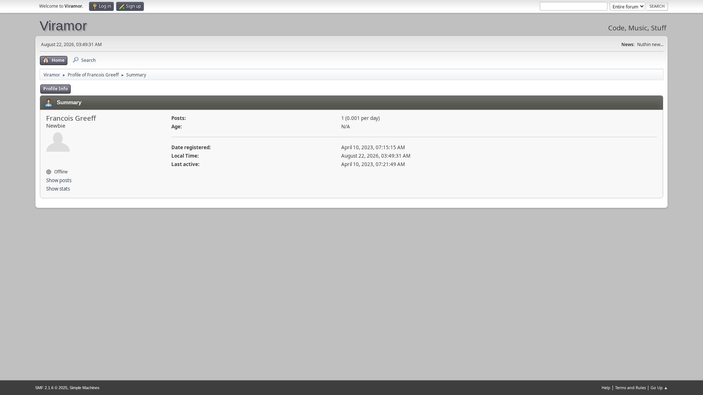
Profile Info (55, 89)
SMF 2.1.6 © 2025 (51, 387)
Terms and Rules (630, 387)
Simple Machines (85, 387)
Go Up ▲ (659, 387)
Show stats (58, 188)
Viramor (63, 25)
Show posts (58, 180)
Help (606, 387)
